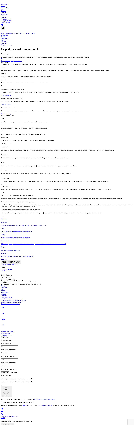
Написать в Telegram (7, 33)
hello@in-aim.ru (18, 33)
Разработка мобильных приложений (12, 299)
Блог (2, 9)
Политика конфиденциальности (11, 302)
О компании (4, 7)
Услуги (3, 6)
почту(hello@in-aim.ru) (45, 405)
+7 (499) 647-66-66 (29, 33)
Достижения (4, 292)
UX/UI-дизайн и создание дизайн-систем (13, 300)
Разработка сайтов (6, 297)
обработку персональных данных (44, 399)
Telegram (25, 405)
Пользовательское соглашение (10, 304)
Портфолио (4, 4)
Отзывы (3, 11)
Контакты (4, 12)
